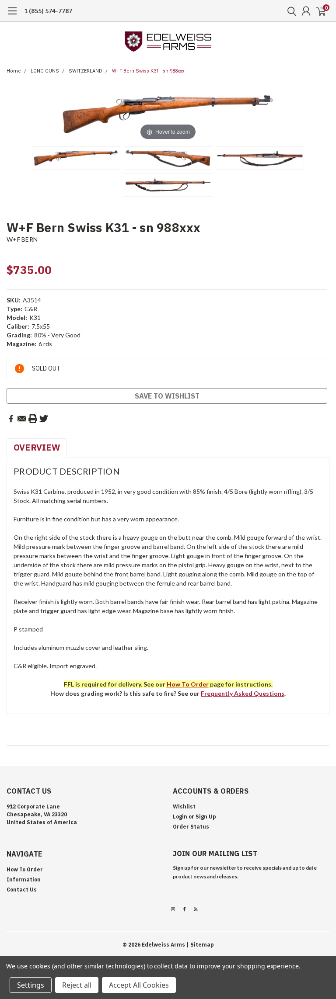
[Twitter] (43, 418)
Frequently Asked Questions (242, 693)
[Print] (32, 418)
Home (14, 71)
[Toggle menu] (12, 15)
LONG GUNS (45, 71)
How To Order (25, 869)
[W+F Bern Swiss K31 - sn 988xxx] (76, 158)
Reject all (76, 985)
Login (180, 816)
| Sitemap (200, 944)
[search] (289, 11)
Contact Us (22, 889)
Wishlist (184, 806)
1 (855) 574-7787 (48, 10)
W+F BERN (22, 239)
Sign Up (206, 816)
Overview (37, 447)
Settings (30, 985)
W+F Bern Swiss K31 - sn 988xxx (148, 71)
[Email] (22, 418)
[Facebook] (11, 418)
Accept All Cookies (139, 985)
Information (24, 879)
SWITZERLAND (85, 71)
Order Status (191, 826)
